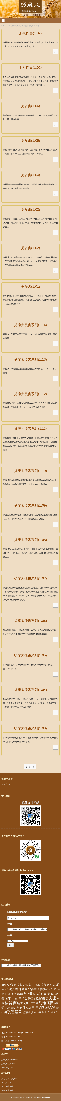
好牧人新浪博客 (8, 1063)
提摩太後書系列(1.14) (30, 325)
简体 (8, 784)
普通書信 (43, 993)
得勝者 (44, 989)
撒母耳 (20, 994)
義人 (13, 1007)
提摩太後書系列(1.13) (30, 359)
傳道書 (18, 984)
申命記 (23, 998)
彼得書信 (33, 989)
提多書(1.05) (30, 140)
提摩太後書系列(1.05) (30, 655)
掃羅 (7, 993)
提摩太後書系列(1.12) (30, 394)
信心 (10, 984)
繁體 (3, 784)
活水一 (9, 998)
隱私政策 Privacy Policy (11, 1040)
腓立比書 (29, 1007)
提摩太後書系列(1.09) (30, 505)
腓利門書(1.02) (30, 33)
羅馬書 (6, 1007)
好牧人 (3, 989)
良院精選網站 (7, 1090)
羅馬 (56, 1003)
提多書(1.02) (30, 248)
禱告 (20, 1003)
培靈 (49, 985)
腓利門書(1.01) (30, 67)
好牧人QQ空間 (7, 1067)
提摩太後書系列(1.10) (30, 471)
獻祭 (16, 999)
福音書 (10, 1002)
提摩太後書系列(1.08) (30, 540)
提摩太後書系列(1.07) (30, 578)
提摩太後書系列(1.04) (30, 690)
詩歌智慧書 (13, 1012)
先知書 (27, 984)
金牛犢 (36, 1012)
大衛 (55, 984)
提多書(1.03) (30, 209)
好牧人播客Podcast (10, 1059)
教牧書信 (30, 993)
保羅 (4, 984)
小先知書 (12, 989)
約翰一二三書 (31, 1003)
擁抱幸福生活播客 (9, 1078)
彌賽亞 (23, 989)
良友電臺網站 (7, 1086)
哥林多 (38, 985)
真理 (52, 998)
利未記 (54, 1012)
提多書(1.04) (30, 175)
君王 (33, 985)
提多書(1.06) (30, 106)
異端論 (31, 998)
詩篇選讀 (28, 1012)
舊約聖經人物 (45, 1007)
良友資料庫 (6, 1082)
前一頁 (31, 767)
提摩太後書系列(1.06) (30, 621)
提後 (13, 993)
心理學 (52, 989)
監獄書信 (42, 998)
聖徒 (19, 1007)
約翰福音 (46, 1003)
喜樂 (44, 984)
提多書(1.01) (30, 286)
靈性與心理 (45, 1012)
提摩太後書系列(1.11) (30, 428)
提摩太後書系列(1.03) (30, 728)
